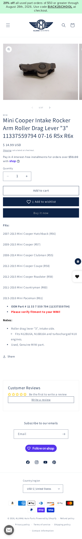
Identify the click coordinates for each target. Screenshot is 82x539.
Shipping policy (62, 524)
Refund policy (67, 518)
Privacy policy (22, 524)
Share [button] (11, 356)
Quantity (8, 168)
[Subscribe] (63, 434)
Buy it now (41, 213)
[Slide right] (49, 107)
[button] (8, 25)
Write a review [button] (41, 400)
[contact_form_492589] (9, 530)
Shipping (7, 150)
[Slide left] (32, 107)
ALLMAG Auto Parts (26, 518)
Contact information (43, 530)
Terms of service (42, 524)
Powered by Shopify (46, 518)
